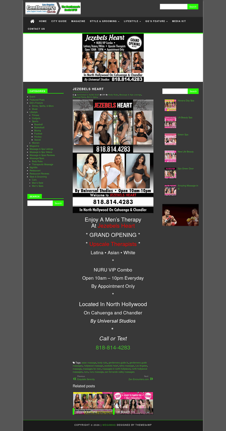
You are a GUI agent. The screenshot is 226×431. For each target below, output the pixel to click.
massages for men (92, 368)
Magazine (78, 21)
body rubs (102, 362)
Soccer (37, 139)
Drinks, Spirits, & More (43, 105)
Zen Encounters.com (139, 378)
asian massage (89, 362)
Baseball (38, 124)
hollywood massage (93, 365)
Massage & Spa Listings (41, 148)
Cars (34, 179)
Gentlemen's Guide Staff (88, 95)
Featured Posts (37, 99)
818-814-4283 (113, 347)
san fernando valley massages (120, 371)
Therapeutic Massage (42, 164)
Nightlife (34, 167)
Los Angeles (141, 365)
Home (43, 21)
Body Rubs (37, 161)
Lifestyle (131, 21)
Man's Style (37, 182)
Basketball (39, 127)
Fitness (35, 115)
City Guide (59, 21)
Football (38, 133)
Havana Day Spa (87, 412)
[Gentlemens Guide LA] (32, 21)
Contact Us (36, 28)
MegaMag (109, 424)
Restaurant (35, 170)
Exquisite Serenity (86, 378)
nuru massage (97, 371)
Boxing (37, 130)
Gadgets (36, 118)
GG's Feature (36, 102)
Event (32, 96)
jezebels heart (111, 365)
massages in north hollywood (116, 368)
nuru (86, 371)
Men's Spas (37, 185)
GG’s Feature (155, 21)
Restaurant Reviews (39, 173)
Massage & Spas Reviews (42, 155)
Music (35, 108)
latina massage (126, 365)
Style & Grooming (104, 21)
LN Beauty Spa (126, 412)
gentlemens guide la (118, 362)
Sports (35, 121)
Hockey (38, 136)
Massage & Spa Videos (41, 152)
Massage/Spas (37, 158)
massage (77, 368)
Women (36, 142)
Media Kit (179, 21)
